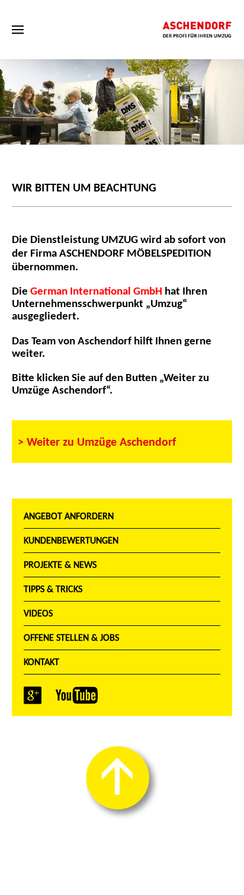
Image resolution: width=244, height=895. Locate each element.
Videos (38, 613)
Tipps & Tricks (53, 588)
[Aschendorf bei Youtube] (77, 694)
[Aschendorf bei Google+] (32, 694)
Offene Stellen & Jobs (71, 637)
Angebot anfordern (69, 516)
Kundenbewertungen (71, 540)
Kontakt (41, 661)
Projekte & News (60, 564)
